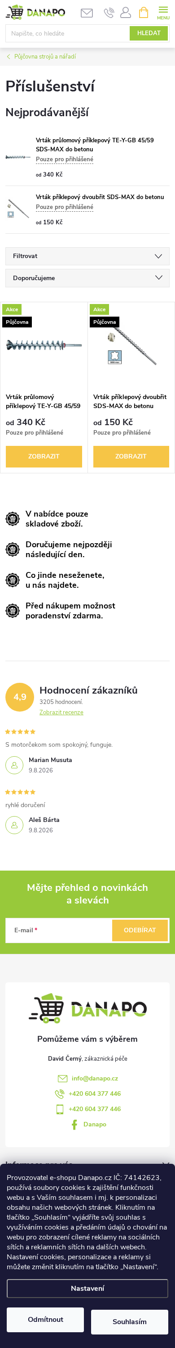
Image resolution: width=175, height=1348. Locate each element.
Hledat (149, 33)
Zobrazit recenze (61, 712)
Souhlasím (130, 1322)
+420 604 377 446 (95, 1093)
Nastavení (87, 1289)
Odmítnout (45, 1320)
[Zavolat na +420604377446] (109, 12)
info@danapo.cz (95, 1078)
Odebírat (140, 930)
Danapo (94, 1124)
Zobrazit (44, 456)
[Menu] (163, 12)
